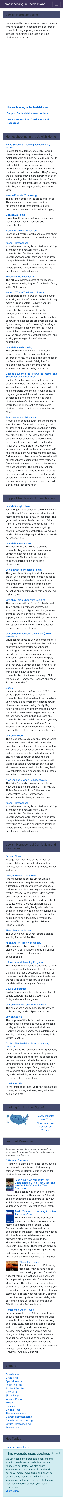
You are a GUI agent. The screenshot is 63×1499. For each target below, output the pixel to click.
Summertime (12, 1427)
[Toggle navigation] (56, 4)
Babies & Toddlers (16, 1388)
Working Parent (14, 1399)
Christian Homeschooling (19, 1420)
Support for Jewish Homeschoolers (27, 113)
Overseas (11, 1406)
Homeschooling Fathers (18, 1447)
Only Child (11, 1391)
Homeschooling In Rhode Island (24, 4)
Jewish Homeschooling (18, 1423)
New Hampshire (45, 1123)
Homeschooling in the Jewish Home (27, 107)
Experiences (12, 1374)
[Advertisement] (31, 72)
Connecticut (45, 1126)
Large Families (14, 1384)
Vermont (45, 1130)
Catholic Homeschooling (19, 1416)
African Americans (16, 1413)
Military (10, 1402)
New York (45, 1119)
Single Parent (13, 1395)
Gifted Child (12, 1377)
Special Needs (14, 1381)
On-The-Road (13, 1409)
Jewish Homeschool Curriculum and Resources (28, 121)
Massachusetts (45, 1115)
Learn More (12, 1490)
